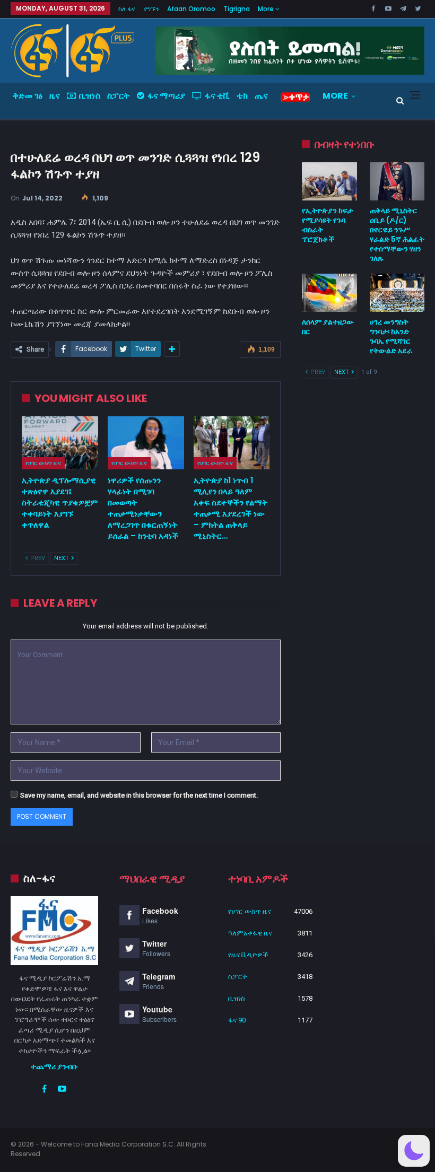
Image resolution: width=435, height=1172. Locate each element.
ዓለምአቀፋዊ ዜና (250, 933)
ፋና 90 (237, 1020)
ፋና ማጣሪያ (166, 96)
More (266, 8)
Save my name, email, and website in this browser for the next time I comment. (139, 795)
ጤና (261, 96)
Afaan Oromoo (191, 8)
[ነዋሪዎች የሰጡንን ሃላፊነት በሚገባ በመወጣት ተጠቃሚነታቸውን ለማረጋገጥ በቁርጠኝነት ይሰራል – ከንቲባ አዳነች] (146, 443)
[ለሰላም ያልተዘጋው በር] (329, 293)
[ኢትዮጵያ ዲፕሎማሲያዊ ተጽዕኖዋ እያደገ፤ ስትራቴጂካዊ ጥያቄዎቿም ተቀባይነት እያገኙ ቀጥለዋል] (60, 443)
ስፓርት (118, 96)
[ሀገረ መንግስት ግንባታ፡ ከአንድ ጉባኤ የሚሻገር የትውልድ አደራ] (397, 293)
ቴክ (242, 96)
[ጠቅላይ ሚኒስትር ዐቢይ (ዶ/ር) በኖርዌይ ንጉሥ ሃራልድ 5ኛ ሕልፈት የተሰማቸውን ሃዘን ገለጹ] (397, 181)
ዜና (54, 96)
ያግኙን (151, 8)
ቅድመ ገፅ (27, 96)
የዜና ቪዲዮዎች (248, 955)
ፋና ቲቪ (217, 96)
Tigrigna (236, 8)
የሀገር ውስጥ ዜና (43, 463)
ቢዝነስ (89, 96)
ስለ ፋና (126, 8)
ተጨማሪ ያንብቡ (54, 1066)
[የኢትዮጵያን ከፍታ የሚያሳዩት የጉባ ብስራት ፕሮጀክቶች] (329, 181)
